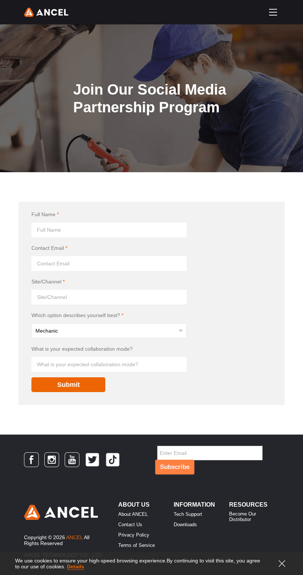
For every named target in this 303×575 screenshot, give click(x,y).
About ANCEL (133, 514)
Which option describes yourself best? (77, 315)
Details (75, 566)
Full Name (45, 214)
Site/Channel (48, 282)
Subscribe (175, 466)
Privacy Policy (133, 535)
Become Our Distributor (242, 516)
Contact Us (130, 524)
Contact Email (49, 248)
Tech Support (188, 514)
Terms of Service (136, 545)
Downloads (185, 524)
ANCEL (74, 537)
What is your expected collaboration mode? (82, 349)
